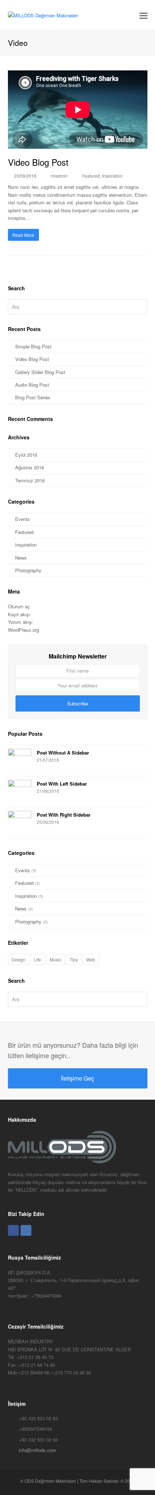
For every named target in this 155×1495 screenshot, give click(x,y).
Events (22, 519)
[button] (143, 15)
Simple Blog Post (33, 346)
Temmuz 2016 (30, 480)
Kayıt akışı (19, 614)
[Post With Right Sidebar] (19, 822)
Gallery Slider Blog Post (40, 372)
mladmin (59, 176)
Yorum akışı (20, 621)
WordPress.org (23, 629)
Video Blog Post (38, 162)
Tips (74, 959)
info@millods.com (37, 1450)
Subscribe (77, 703)
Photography (28, 570)
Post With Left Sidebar (62, 783)
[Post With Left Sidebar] (19, 791)
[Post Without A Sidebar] (19, 760)
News (21, 557)
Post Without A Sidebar (63, 752)
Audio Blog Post (32, 384)
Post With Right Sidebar (63, 814)
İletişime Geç (77, 1078)
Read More (23, 235)
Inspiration (112, 176)
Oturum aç (19, 606)
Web (90, 959)
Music (55, 959)
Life (37, 959)
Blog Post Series (32, 397)
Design (19, 959)
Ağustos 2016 (29, 467)
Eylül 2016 (26, 454)
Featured (91, 176)
